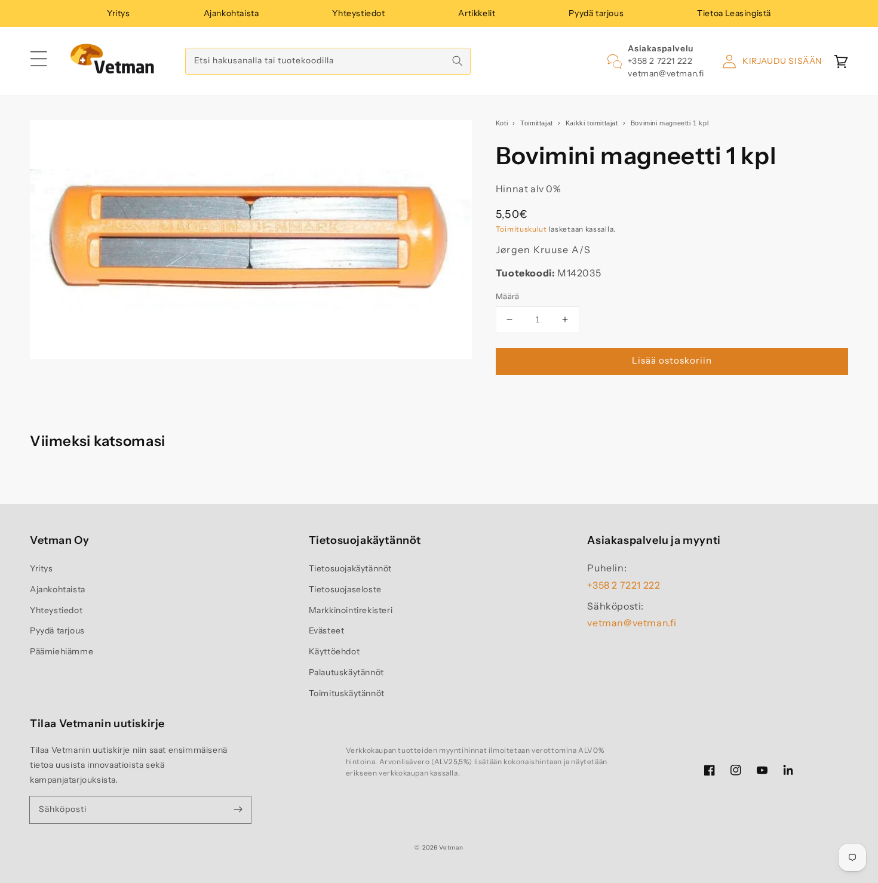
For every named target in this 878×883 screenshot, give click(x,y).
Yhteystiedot (358, 13)
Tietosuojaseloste (345, 589)
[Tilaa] (238, 809)
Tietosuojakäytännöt (350, 568)
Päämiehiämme (61, 651)
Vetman (451, 847)
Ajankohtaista (231, 13)
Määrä (508, 296)
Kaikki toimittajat (592, 123)
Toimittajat (536, 123)
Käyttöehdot (334, 651)
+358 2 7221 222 (660, 61)
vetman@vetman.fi (666, 73)
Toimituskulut (521, 228)
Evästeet (327, 630)
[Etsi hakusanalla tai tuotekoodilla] (457, 61)
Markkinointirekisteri (351, 610)
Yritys (118, 13)
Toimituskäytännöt (347, 693)
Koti (502, 123)
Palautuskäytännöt (346, 672)
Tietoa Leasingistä (734, 13)
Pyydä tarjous (596, 13)
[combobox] (328, 61)
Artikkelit (476, 13)
